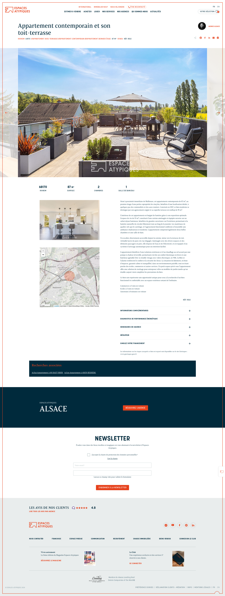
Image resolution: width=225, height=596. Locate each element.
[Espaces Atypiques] (17, 12)
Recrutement (119, 539)
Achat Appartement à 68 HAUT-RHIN (47, 373)
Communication (98, 539)
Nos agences (123, 12)
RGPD (190, 587)
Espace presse (76, 539)
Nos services (108, 12)
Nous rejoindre (117, 7)
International (85, 7)
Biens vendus (165, 539)
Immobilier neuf (101, 7)
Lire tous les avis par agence (42, 512)
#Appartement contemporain (71, 39)
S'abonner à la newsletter (112, 488)
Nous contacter (36, 539)
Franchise (56, 539)
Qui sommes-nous (140, 12)
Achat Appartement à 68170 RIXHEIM (80, 373)
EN (218, 7)
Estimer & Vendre (72, 12)
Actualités (155, 12)
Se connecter (135, 564)
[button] (69, 276)
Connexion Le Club (187, 539)
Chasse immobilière (142, 539)
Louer (97, 12)
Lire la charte (112, 458)
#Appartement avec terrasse (44, 39)
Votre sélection (209, 12)
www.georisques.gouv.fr (128, 354)
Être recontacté (137, 7)
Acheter (88, 12)
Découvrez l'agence (135, 408)
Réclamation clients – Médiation (170, 587)
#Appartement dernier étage (98, 39)
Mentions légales (202, 587)
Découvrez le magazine (51, 561)
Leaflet (56, 306)
